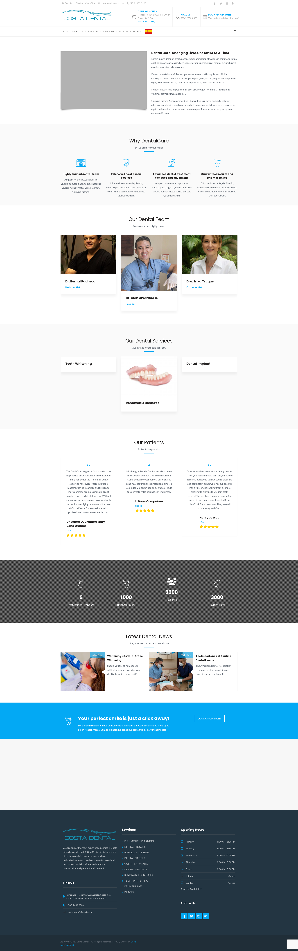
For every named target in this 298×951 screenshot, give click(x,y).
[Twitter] (221, 4)
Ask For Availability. (146, 21)
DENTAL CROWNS (135, 846)
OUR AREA (109, 31)
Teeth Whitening (78, 363)
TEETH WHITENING (136, 880)
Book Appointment (220, 14)
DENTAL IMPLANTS (135, 869)
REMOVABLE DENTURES (138, 874)
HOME (66, 31)
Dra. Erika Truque (200, 281)
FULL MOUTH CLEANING (139, 841)
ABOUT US (78, 31)
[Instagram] (227, 4)
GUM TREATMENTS (136, 863)
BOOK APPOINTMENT (209, 718)
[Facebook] (215, 4)
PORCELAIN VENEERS (136, 852)
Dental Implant (198, 363)
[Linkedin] (233, 4)
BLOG (122, 31)
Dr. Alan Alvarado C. (142, 298)
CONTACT (135, 31)
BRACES (129, 891)
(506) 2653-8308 (76, 905)
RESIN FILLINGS (133, 886)
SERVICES (93, 31)
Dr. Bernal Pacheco (80, 281)
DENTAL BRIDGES (134, 857)
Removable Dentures (142, 403)
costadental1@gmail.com (112, 3)
